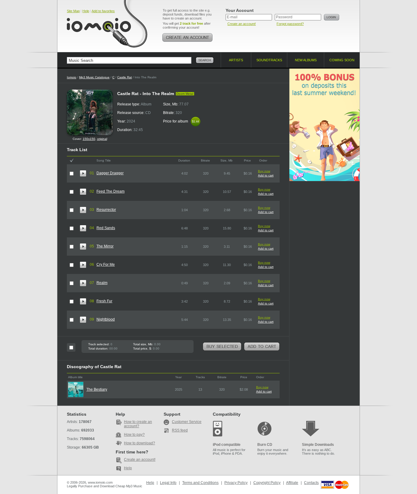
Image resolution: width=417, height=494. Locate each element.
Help (85, 11)
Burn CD (264, 444)
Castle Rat (124, 77)
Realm (101, 283)
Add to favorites (103, 11)
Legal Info (168, 483)
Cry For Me (105, 264)
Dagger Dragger (110, 173)
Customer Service (186, 422)
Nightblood (105, 319)
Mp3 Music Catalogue (94, 77)
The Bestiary (96, 389)
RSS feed (180, 430)
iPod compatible (227, 444)
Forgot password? (290, 24)
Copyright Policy (267, 483)
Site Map (73, 11)
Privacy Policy (236, 483)
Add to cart (266, 175)
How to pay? (134, 434)
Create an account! (241, 24)
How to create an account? (138, 424)
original (102, 138)
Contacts (311, 483)
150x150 (89, 138)
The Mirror (105, 246)
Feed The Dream (110, 191)
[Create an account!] (187, 37)
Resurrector (106, 210)
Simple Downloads (318, 444)
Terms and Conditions (200, 483)
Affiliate (292, 483)
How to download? (139, 443)
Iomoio (71, 77)
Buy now (264, 171)
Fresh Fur (104, 301)
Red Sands (105, 228)
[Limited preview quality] (83, 173)
